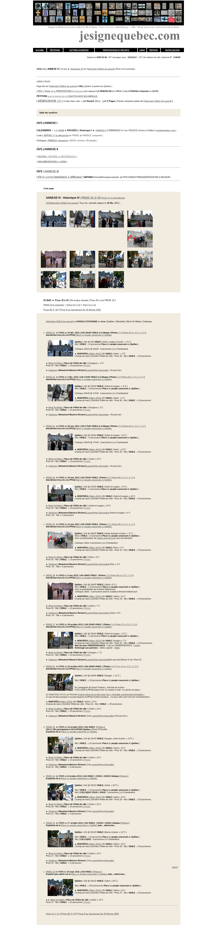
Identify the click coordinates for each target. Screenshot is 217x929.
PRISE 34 (50, 776)
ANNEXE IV (100, 130)
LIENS (142, 50)
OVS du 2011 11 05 (119, 575)
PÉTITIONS (55, 50)
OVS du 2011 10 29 (124, 624)
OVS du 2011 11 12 (120, 524)
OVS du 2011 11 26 (131, 426)
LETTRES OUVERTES (78, 50)
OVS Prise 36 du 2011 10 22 (124, 666)
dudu (94, 335)
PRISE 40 (50, 477)
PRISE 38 (50, 575)
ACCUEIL (40, 50)
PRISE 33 (50, 823)
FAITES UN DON (172, 50)
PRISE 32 (50, 872)
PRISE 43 (50, 333)
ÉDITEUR (154, 50)
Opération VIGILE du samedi (100, 69)
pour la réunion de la (72, 96)
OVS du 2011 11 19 (120, 477)
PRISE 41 (50, 426)
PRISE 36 (50, 666)
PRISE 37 (50, 624)
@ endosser (77, 91)
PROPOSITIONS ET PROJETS (116, 50)
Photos (87, 365)
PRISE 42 (50, 377)
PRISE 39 (50, 524)
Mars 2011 (95, 354)
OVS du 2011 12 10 (131, 333)
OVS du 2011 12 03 (130, 377)
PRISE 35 (50, 727)
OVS (48, 203)
